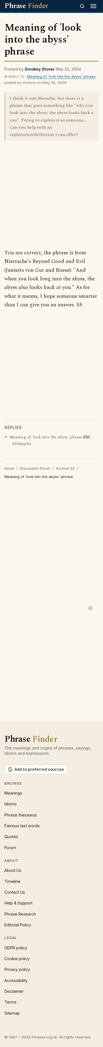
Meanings (13, 793)
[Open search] (82, 6)
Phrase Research (20, 914)
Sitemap (12, 1013)
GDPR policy (15, 947)
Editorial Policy (17, 924)
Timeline (12, 881)
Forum (10, 847)
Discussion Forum (35, 468)
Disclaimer (14, 991)
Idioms (10, 804)
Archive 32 (65, 468)
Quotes (11, 836)
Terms (10, 1002)
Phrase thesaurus (20, 815)
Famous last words (22, 825)
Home (9, 468)
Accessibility (15, 980)
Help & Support (18, 903)
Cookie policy (17, 958)
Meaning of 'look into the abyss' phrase (61, 76)
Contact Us (14, 892)
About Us (12, 870)
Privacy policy (17, 969)
